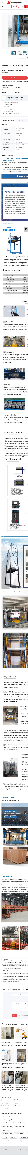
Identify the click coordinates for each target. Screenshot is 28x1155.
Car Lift (17, 1103)
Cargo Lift (17, 1106)
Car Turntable (4, 1103)
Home (2, 11)
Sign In (3, 113)
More (2, 1143)
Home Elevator (4, 1108)
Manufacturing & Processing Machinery (13, 11)
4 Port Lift (5, 1137)
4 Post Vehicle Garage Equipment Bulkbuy (12, 1141)
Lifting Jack (19, 1123)
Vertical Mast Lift (5, 1106)
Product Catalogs (22, 1100)
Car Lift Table (13, 1137)
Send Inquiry (14, 78)
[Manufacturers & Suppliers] (14, 2)
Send (14, 1015)
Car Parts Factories (7, 1133)
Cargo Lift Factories (19, 1133)
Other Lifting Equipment (8, 1123)
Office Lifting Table (19, 1126)
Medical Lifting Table (7, 1126)
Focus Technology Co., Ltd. (18, 1149)
